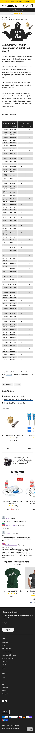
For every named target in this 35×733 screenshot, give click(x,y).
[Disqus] (17, 536)
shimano (18, 384)
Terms (8, 725)
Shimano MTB (25, 104)
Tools (3, 668)
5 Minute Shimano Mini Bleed (14, 396)
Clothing (4, 661)
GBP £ (5, 712)
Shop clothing (17, 564)
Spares (4, 665)
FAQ (3, 684)
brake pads (23, 1)
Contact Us (5, 694)
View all (17, 475)
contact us (9, 374)
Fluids (3, 645)
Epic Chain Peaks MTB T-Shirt (13, 591)
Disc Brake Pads (6, 649)
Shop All (3, 725)
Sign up (8, 630)
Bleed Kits (5, 642)
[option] (12, 426)
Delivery (4, 691)
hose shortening (7, 384)
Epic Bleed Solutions (14, 728)
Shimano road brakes (8, 106)
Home (3, 17)
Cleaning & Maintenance (9, 655)
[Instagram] (6, 701)
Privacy (12, 725)
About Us (4, 678)
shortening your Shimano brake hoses (19, 56)
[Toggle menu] (2, 5)
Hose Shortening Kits (8, 658)
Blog (7, 17)
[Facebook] (3, 701)
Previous (6, 449)
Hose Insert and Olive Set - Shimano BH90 (13, 435)
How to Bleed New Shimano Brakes (15, 403)
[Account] (27, 5)
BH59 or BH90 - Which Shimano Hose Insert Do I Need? (14, 19)
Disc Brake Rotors (7, 652)
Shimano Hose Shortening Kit (21, 96)
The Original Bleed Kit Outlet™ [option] (17, 10)
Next (29, 449)
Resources (5, 687)
